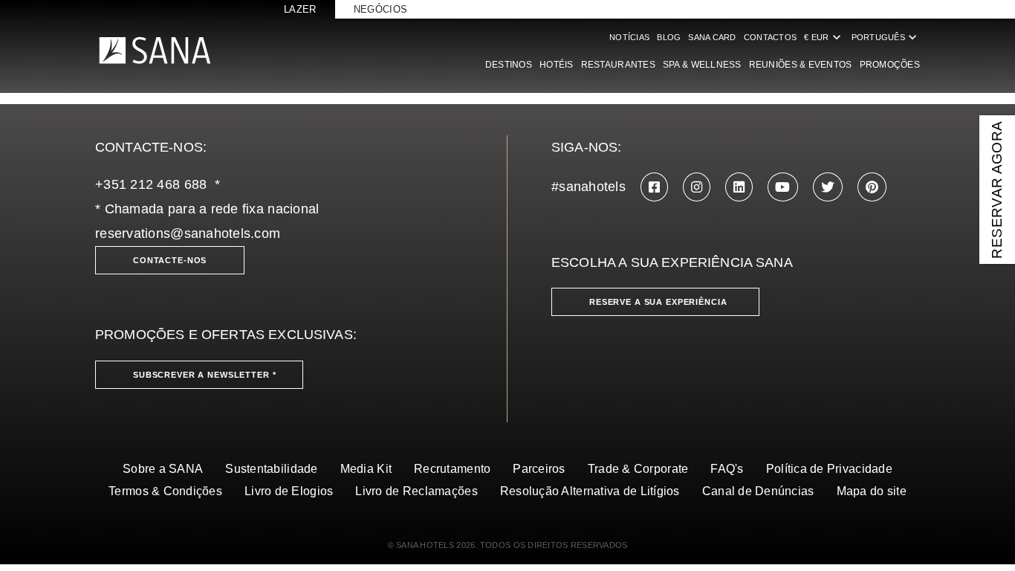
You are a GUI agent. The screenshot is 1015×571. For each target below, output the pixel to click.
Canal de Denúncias (758, 491)
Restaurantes (618, 64)
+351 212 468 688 (151, 184)
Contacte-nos (170, 260)
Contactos (770, 37)
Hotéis (556, 64)
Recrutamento (452, 468)
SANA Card (712, 37)
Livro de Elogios (288, 491)
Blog (669, 37)
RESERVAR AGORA (997, 189)
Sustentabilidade (271, 468)
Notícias (629, 37)
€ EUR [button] (823, 37)
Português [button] (886, 37)
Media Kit (366, 468)
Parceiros (539, 468)
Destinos (508, 64)
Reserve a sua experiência (658, 301)
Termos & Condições (165, 491)
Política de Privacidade (829, 468)
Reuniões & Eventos (800, 64)
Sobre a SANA (163, 468)
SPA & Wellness (702, 64)
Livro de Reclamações (416, 491)
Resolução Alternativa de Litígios (590, 491)
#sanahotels (588, 186)
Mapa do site (872, 491)
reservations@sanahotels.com (187, 233)
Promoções (890, 64)
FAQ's (726, 468)
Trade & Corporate (638, 468)
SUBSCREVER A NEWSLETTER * (204, 374)
